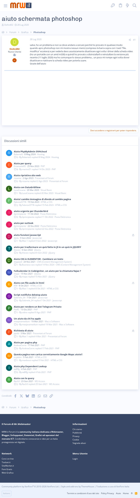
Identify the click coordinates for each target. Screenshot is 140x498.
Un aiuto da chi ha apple (27, 318)
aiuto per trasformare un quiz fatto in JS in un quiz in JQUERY (47, 247)
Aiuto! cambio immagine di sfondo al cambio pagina (42, 199)
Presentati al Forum (44, 178)
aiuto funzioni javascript (27, 234)
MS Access (40, 381)
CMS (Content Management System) (54, 261)
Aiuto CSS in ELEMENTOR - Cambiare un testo (38, 259)
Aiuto (118, 493)
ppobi (16, 333)
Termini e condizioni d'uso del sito (83, 493)
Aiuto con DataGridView (27, 187)
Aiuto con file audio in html (29, 282)
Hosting (41, 154)
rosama (17, 178)
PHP (43, 166)
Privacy (76, 436)
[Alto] (132, 493)
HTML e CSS (46, 202)
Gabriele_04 (19, 297)
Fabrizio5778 (20, 202)
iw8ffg (17, 369)
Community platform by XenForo (30, 486)
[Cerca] (134, 6)
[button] (5, 6)
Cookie (76, 439)
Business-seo (28, 265)
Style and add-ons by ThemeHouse (77, 486)
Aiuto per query (22, 163)
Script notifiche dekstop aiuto (30, 294)
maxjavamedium (22, 321)
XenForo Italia (122, 486)
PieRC (16, 309)
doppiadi (18, 261)
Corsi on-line (8, 458)
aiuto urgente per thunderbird (31, 211)
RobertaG (18, 154)
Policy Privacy (107, 493)
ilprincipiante (20, 213)
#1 (134, 39)
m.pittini (18, 357)
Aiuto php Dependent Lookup (30, 366)
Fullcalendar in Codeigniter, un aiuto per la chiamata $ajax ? (47, 270)
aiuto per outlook (23, 223)
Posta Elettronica (48, 213)
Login (75, 458)
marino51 (26, 169)
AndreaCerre (20, 345)
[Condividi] (130, 40)
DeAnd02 (8, 24)
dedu (16, 237)
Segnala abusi (79, 443)
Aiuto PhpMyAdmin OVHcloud (30, 151)
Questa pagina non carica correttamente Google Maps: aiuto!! (48, 354)
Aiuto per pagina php (25, 342)
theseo (17, 249)
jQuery (37, 249)
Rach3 (17, 381)
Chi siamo (77, 429)
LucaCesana (19, 190)
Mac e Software (52, 321)
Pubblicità (77, 432)
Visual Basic (46, 190)
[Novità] (127, 6)
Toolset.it (6, 462)
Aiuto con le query (24, 378)
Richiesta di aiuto (23, 330)
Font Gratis (7, 469)
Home (126, 493)
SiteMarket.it (8, 465)
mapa (16, 273)
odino (24, 312)
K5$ (15, 285)
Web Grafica (7, 472)
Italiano (6, 493)
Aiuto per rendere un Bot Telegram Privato (37, 306)
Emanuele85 (20, 166)
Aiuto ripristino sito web (27, 175)
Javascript (37, 237)
